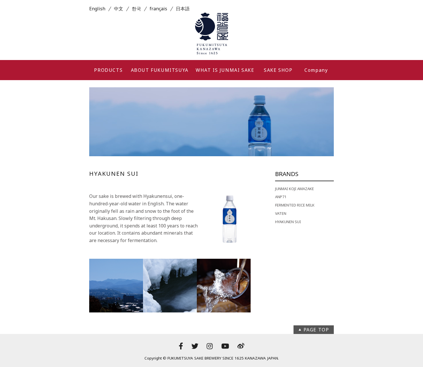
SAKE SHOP (278, 70)
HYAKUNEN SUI (288, 221)
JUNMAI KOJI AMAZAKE (294, 188)
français (158, 8)
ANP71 (280, 196)
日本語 (183, 8)
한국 (136, 8)
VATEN (280, 213)
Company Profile (316, 73)
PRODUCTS (108, 70)
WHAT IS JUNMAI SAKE (225, 70)
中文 (118, 8)
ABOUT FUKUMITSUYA (159, 70)
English (97, 8)
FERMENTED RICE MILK (295, 205)
